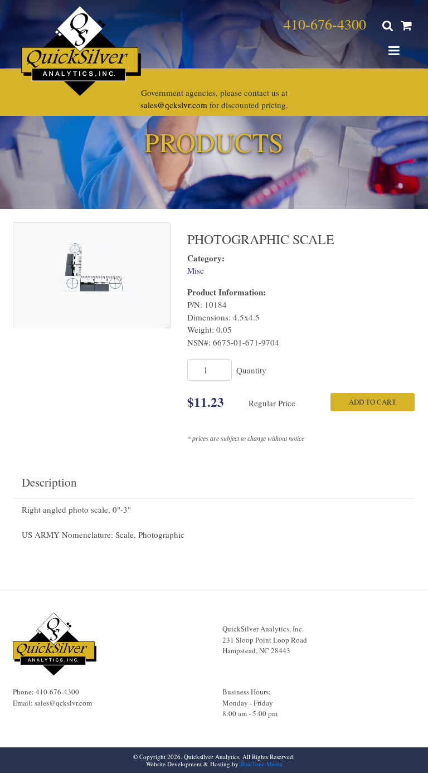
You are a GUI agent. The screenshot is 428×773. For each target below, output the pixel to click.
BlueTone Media (261, 764)
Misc (195, 270)
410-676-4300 (325, 23)
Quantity (251, 370)
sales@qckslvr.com (173, 104)
